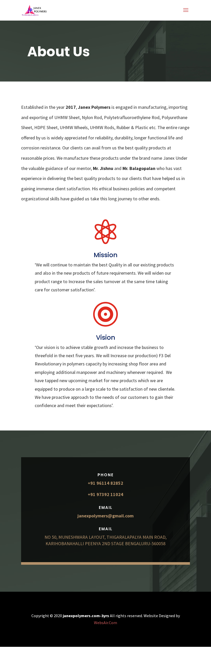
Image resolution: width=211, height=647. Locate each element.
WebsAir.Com (105, 622)
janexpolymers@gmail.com (105, 516)
